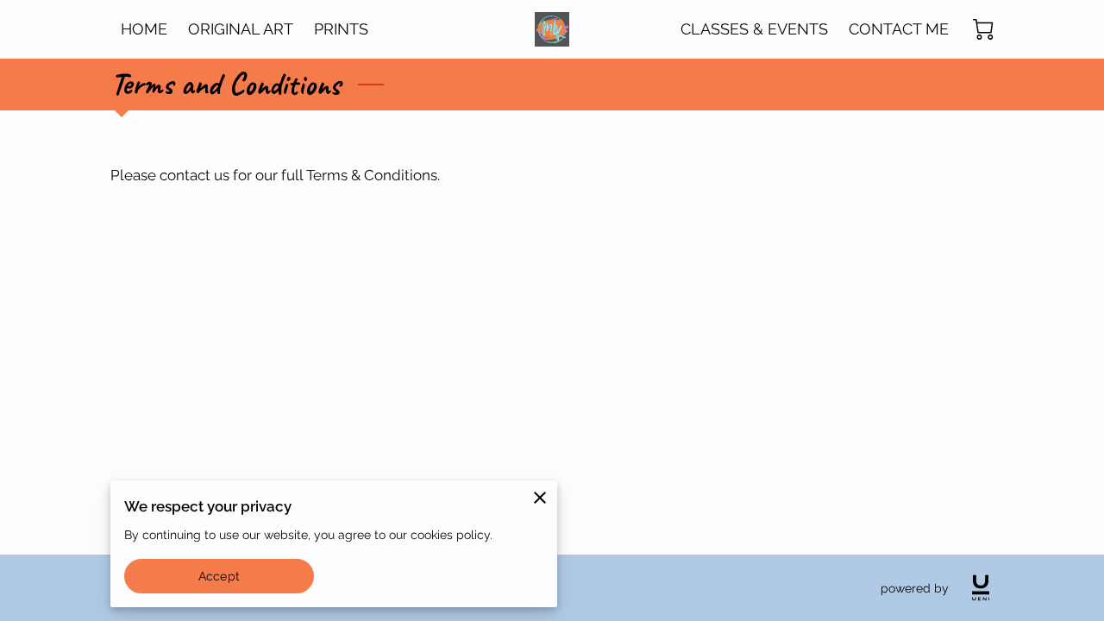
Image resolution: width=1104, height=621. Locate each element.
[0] (983, 29)
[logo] (981, 587)
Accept (219, 575)
